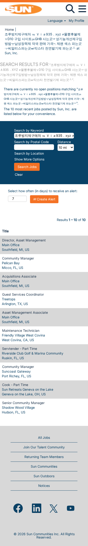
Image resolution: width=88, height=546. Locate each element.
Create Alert (45, 199)
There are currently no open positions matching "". (44, 96)
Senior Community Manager (23, 403)
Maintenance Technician (20, 330)
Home (9, 29)
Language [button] (56, 21)
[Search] (70, 8)
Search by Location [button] (29, 153)
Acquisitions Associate (19, 276)
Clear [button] (19, 174)
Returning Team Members (44, 457)
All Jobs (44, 437)
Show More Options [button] (29, 159)
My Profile (76, 21)
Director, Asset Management (24, 240)
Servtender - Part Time (19, 349)
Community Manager (18, 258)
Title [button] (5, 231)
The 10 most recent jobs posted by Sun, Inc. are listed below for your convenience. (40, 111)
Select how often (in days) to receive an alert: (42, 191)
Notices (44, 486)
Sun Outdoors (44, 476)
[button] (82, 8)
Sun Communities (44, 466)
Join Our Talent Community (44, 447)
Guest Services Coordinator (23, 294)
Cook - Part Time (15, 385)
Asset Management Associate (25, 312)
